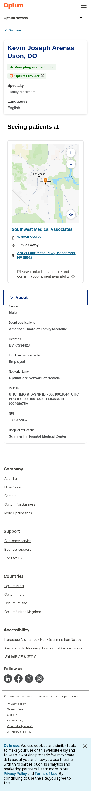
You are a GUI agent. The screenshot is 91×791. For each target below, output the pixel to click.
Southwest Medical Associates (42, 229)
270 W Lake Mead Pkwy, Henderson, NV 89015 (46, 255)
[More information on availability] (73, 276)
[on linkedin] (8, 678)
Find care (15, 30)
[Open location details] (45, 181)
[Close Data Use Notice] (84, 746)
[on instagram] (39, 678)
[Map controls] (71, 214)
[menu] (83, 6)
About (21, 297)
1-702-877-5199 (29, 237)
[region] (45, 374)
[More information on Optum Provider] (43, 76)
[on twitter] (29, 678)
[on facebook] (18, 678)
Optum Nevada (16, 18)
